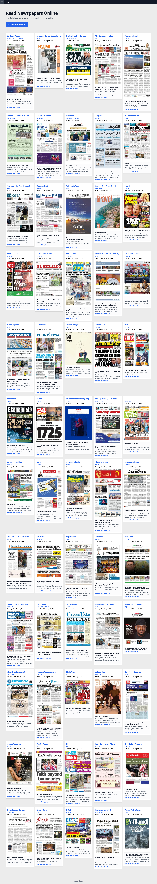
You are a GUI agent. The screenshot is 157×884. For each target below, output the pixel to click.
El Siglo (69, 810)
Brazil (67, 188)
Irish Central (130, 537)
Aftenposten (100, 537)
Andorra (127, 746)
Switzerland (10, 812)
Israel (97, 607)
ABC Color (40, 537)
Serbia (127, 327)
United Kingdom (71, 38)
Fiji (37, 746)
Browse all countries (18, 24)
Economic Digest (72, 325)
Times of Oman (101, 462)
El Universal (41, 325)
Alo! (126, 325)
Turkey (9, 401)
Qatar (126, 674)
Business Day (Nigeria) (134, 604)
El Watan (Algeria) (73, 462)
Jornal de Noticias (14, 462)
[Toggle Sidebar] (2, 2)
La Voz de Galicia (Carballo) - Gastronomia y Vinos (49, 36)
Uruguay (98, 674)
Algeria (68, 464)
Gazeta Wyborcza (14, 744)
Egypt (126, 118)
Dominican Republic (43, 607)
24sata (39, 399)
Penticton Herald (132, 36)
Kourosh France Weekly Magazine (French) (79, 399)
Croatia (39, 401)
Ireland (127, 539)
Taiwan (68, 539)
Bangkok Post (42, 186)
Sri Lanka (10, 607)
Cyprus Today (71, 604)
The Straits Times (44, 116)
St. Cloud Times (13, 36)
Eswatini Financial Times (105, 744)
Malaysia (127, 256)
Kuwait (97, 118)
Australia (127, 188)
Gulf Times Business (133, 672)
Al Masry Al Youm (132, 116)
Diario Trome (71, 672)
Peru (67, 674)
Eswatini (97, 746)
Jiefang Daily (42, 810)
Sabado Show (100, 672)
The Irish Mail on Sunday (76, 36)
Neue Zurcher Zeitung (16, 810)
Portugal (9, 464)
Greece (68, 401)
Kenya (126, 812)
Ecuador (9, 327)
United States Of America (15, 38)
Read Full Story (13, 107)
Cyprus (68, 607)
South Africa (99, 401)
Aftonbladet (100, 325)
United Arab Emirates (72, 118)
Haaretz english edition (104, 604)
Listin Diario (41, 604)
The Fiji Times (42, 744)
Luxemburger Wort (103, 810)
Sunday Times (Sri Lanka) (17, 604)
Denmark (10, 256)
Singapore (40, 118)
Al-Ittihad (70, 116)
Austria (39, 464)
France (97, 256)
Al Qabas (98, 116)
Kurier (39, 462)
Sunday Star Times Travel (105, 186)
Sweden (97, 327)
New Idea (129, 186)
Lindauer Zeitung (132, 462)
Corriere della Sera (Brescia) (18, 186)
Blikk (68, 744)
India (97, 38)
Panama (68, 812)
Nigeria (127, 607)
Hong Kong (69, 327)
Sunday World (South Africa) (106, 399)
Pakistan (39, 674)
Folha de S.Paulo (72, 186)
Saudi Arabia (11, 118)
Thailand (39, 188)
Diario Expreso (13, 325)
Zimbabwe (10, 674)
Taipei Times (71, 537)
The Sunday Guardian (104, 36)
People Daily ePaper (133, 810)
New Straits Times (132, 254)
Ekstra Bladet (12, 254)
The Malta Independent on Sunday (20, 537)
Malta (9, 539)
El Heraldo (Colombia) (45, 254)
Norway (97, 539)
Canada (127, 38)
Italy (8, 188)
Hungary (68, 746)
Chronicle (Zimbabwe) (16, 672)
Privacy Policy (79, 881)
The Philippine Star (73, 254)
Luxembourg (99, 812)
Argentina (128, 401)
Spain (38, 38)
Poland (9, 746)
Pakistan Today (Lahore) (46, 672)
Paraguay (39, 539)
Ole (126, 399)
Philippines (69, 256)
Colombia (39, 256)
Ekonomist (11, 399)
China (38, 812)
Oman (97, 464)
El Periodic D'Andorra (133, 744)
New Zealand (99, 188)
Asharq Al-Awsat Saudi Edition (19, 116)
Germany (127, 464)
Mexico (39, 327)
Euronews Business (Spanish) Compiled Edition (108, 254)
